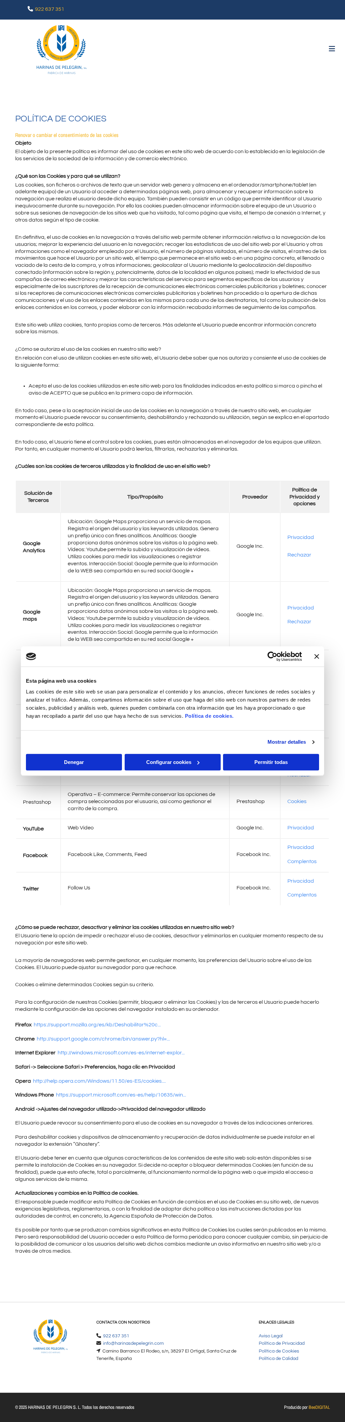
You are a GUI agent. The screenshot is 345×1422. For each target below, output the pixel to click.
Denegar (74, 762)
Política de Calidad (278, 1358)
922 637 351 (49, 9)
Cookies (297, 801)
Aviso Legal (271, 1336)
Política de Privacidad (282, 1343)
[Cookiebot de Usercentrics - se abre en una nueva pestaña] (272, 656)
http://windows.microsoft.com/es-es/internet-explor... (121, 1052)
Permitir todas (271, 762)
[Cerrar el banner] (316, 656)
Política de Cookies (279, 1351)
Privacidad (300, 537)
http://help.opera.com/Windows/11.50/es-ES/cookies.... (99, 1081)
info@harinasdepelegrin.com (133, 1343)
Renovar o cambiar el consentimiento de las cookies (67, 135)
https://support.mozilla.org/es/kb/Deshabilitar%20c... (97, 1024)
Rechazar (299, 555)
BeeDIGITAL (319, 1407)
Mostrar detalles (287, 742)
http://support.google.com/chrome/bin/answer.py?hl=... (103, 1039)
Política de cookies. (209, 716)
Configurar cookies (168, 762)
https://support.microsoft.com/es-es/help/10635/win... (121, 1095)
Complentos (302, 861)
